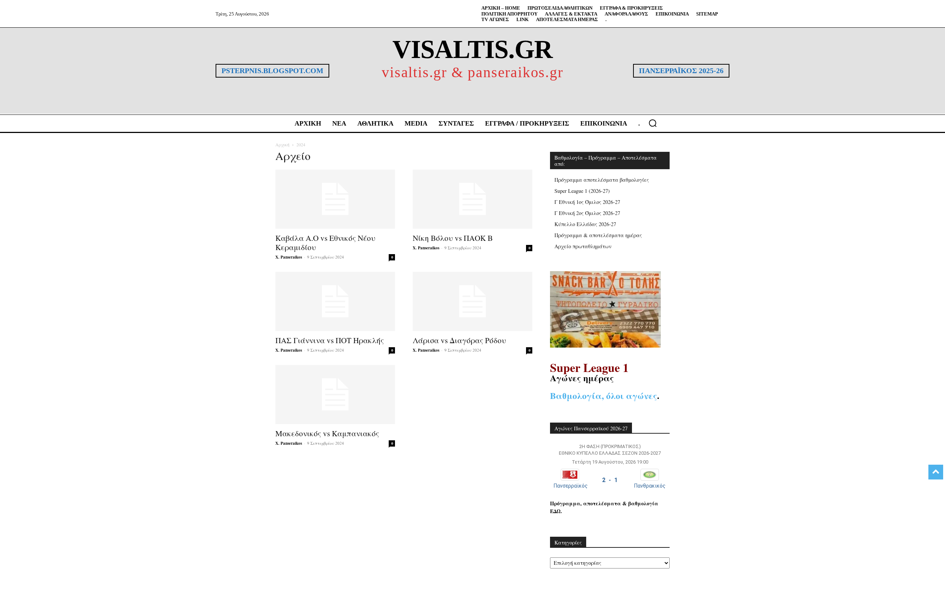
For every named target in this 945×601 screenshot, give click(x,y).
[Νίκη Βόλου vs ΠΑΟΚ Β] (472, 199)
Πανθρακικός (650, 486)
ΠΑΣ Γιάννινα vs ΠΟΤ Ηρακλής (329, 340)
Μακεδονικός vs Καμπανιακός (327, 433)
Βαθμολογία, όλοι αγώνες (603, 395)
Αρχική (282, 144)
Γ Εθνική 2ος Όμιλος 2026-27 (587, 212)
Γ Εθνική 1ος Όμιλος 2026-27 (587, 201)
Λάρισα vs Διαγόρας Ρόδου (459, 340)
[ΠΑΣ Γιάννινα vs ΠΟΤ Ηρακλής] (335, 301)
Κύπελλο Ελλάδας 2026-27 (585, 224)
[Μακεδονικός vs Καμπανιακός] (335, 394)
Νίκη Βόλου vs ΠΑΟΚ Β (453, 238)
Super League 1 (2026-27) (582, 190)
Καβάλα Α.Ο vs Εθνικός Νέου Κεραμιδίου (325, 242)
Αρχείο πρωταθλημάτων (583, 246)
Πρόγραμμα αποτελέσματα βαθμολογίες (601, 179)
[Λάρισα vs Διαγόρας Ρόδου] (472, 301)
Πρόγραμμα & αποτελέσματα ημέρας (598, 235)
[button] (653, 123)
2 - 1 (610, 480)
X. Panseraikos (288, 257)
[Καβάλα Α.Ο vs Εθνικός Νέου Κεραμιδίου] (335, 199)
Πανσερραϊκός (571, 486)
